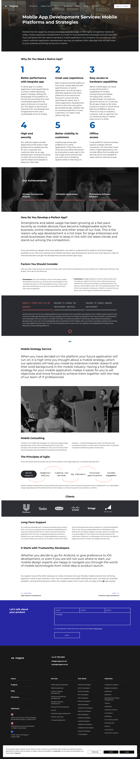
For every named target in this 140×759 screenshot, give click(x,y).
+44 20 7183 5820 (58, 657)
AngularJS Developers (85, 708)
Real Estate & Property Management (112, 699)
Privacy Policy (98, 628)
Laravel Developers (84, 731)
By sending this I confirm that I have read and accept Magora (79, 628)
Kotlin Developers (84, 688)
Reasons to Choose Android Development (99, 305)
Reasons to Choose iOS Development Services (65, 305)
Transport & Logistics (112, 685)
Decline (111, 752)
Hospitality (108, 706)
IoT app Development (58, 720)
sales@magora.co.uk (59, 664)
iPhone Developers (84, 701)
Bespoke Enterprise (111, 688)
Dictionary (15, 697)
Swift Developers (83, 691)
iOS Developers (83, 698)
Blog (13, 691)
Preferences (95, 752)
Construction (109, 729)
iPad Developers (83, 704)
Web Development (57, 688)
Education (108, 694)
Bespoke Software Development (57, 702)
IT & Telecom (109, 713)
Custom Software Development (57, 692)
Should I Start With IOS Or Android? (36, 305)
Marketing (108, 716)
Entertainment (109, 723)
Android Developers (84, 685)
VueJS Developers (84, 721)
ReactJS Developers (84, 711)
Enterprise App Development (60, 713)
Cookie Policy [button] (57, 751)
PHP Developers (83, 714)
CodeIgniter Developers (86, 728)
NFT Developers (83, 694)
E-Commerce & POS (111, 720)
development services (60, 40)
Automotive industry (111, 733)
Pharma (107, 726)
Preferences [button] (17, 753)
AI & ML (53, 710)
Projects (14, 685)
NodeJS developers (84, 718)
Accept (127, 752)
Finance (107, 703)
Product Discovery (57, 717)
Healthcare (108, 691)
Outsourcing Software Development (58, 697)
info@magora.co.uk (59, 661)
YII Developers (82, 734)
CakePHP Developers (85, 724)
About (13, 679)
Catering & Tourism (111, 710)
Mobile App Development (59, 685)
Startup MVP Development (60, 707)
